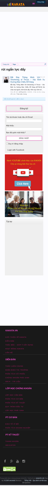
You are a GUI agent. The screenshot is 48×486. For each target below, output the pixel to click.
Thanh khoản (12, 441)
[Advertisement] (24, 36)
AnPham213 (22, 92)
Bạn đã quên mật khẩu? (16, 132)
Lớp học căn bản (14, 395)
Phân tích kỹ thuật (15, 403)
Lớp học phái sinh (14, 410)
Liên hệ (9, 352)
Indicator (10, 445)
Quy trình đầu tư (14, 406)
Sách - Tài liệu (12, 381)
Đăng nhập (40, 2)
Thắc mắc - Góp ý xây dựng (19, 345)
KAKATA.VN (40, 478)
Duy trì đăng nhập (15, 144)
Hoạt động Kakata (14, 349)
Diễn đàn (9, 341)
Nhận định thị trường (16, 370)
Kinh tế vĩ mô (12, 424)
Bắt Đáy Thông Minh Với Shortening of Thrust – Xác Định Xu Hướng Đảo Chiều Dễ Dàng (27, 79)
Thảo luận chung (21, 94)
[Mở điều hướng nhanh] (45, 64)
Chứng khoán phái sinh (17, 377)
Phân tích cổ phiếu (15, 374)
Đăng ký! (24, 108)
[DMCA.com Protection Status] (9, 471)
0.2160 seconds (9, 480)
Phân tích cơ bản (14, 399)
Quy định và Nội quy (40, 480)
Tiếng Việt (27, 480)
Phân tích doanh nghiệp (17, 428)
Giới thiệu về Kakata (15, 337)
